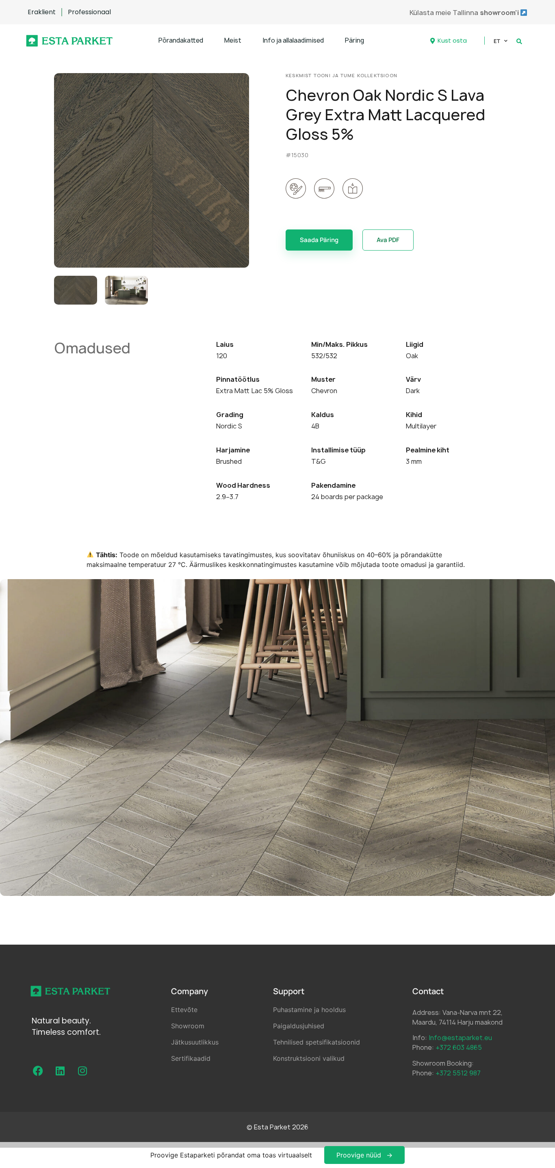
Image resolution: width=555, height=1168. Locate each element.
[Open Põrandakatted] (208, 40)
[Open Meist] (246, 40)
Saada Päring (319, 240)
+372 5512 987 (458, 1073)
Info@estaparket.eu (460, 1037)
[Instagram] (82, 1070)
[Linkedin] (60, 1070)
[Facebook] (38, 1070)
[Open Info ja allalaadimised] (329, 40)
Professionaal (89, 12)
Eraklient (42, 12)
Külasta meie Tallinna (465, 12)
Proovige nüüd (358, 1155)
